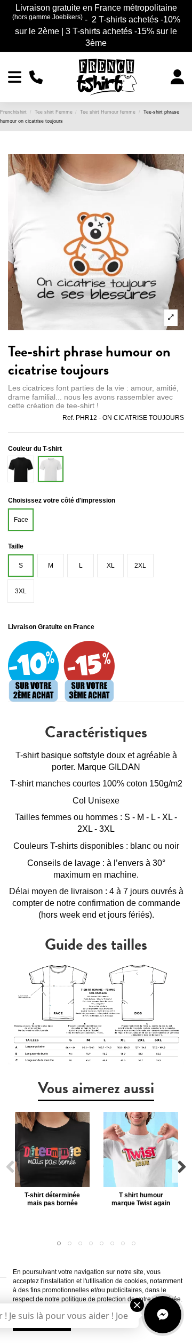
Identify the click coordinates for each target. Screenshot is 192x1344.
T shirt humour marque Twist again (140, 1198)
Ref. (68, 418)
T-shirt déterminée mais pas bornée (52, 1198)
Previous (10, 1167)
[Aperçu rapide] (52, 1184)
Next (181, 1167)
